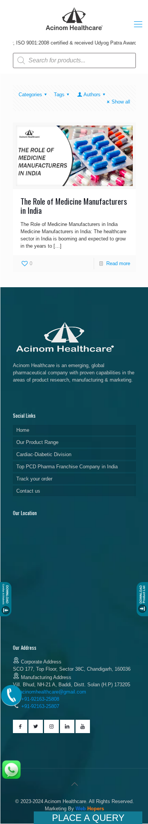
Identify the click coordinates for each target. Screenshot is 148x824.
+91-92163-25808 (39, 699)
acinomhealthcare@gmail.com (53, 692)
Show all (121, 102)
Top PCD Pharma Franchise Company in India (67, 466)
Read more (118, 263)
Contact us (28, 491)
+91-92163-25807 (40, 706)
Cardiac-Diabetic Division (43, 454)
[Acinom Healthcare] (74, 31)
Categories (30, 94)
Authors (92, 94)
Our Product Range (37, 442)
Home (22, 430)
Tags (59, 94)
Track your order (34, 479)
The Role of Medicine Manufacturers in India (73, 205)
